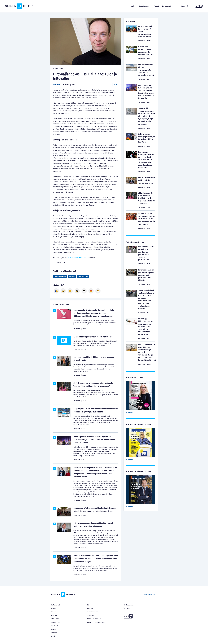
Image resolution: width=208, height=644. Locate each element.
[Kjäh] (98, 291)
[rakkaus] (91, 291)
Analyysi (54, 615)
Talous (53, 612)
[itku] (70, 291)
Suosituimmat (144, 6)
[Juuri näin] (56, 291)
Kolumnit (54, 633)
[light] (201, 6)
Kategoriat (166, 6)
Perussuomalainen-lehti (96, 622)
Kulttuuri (54, 626)
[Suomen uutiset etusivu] (21, 6)
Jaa (114, 85)
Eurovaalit (72, 277)
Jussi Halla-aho (83, 277)
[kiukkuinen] (77, 291)
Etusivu (132, 6)
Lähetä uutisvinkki (94, 619)
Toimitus (90, 615)
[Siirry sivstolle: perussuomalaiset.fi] (140, 616)
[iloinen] (63, 291)
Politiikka (56, 85)
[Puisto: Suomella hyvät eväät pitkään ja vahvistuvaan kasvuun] (131, 182)
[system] (199, 6)
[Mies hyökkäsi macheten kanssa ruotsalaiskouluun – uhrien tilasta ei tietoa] (131, 53)
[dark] (196, 6)
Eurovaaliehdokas (60, 277)
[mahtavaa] (84, 291)
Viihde (53, 636)
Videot (156, 6)
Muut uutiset (56, 622)
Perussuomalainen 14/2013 (78, 257)
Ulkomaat (55, 619)
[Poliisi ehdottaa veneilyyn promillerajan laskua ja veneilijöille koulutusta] (131, 140)
